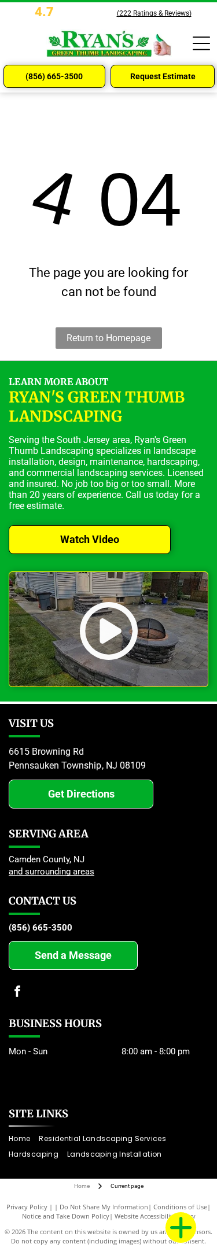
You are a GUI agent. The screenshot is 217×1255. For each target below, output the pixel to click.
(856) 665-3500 (40, 927)
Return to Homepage (108, 338)
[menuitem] (24, 1139)
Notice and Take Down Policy (65, 1216)
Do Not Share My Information (104, 1206)
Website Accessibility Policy (155, 1216)
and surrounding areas (51, 871)
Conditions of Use (180, 1206)
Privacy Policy (26, 1206)
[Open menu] (201, 43)
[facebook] (17, 993)
